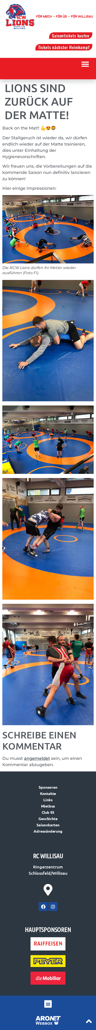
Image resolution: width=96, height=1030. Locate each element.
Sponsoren (48, 787)
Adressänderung (48, 831)
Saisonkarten (48, 824)
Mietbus (48, 806)
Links (47, 799)
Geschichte (47, 818)
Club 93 (48, 812)
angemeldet (37, 758)
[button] (85, 64)
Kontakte (48, 793)
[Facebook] (43, 906)
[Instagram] (52, 906)
